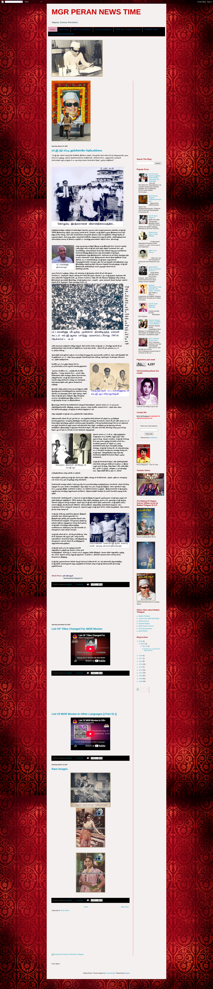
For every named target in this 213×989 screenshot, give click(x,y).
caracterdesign (110, 973)
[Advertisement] (90, 605)
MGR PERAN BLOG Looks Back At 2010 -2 (155, 269)
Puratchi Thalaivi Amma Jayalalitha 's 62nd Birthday (155, 322)
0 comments (79, 584)
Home (52, 29)
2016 (141, 661)
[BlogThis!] (94, 584)
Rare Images (60, 768)
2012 (141, 670)
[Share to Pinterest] (101, 584)
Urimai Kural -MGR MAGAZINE (149, 618)
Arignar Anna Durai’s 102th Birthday (153, 234)
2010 (141, 676)
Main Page (64, 29)
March (143, 644)
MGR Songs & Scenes (146, 626)
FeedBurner (154, 437)
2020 (141, 641)
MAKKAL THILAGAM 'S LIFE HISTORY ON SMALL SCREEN (155, 288)
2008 (141, 681)
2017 (141, 658)
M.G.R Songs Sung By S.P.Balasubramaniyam (155, 198)
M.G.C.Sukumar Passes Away (154, 339)
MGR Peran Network (82, 29)
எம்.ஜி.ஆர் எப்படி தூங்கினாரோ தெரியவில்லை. (77, 150)
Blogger (127, 973)
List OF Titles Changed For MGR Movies (77, 628)
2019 (141, 656)
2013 (141, 667)
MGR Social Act (144, 621)
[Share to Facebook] (99, 584)
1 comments (79, 900)
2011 (141, 673)
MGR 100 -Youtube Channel (128, 29)
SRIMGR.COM (150, 29)
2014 (141, 664)
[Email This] (92, 584)
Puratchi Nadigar (144, 623)
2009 (141, 678)
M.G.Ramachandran (145, 628)
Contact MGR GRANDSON (62, 34)
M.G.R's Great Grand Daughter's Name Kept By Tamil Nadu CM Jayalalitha (154, 177)
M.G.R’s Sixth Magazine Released (153, 305)
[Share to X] (96, 584)
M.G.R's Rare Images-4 (153, 217)
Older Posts (125, 907)
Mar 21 (145, 646)
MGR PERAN (143, 631)
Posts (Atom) (65, 910)
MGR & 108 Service (152, 251)
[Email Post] (87, 584)
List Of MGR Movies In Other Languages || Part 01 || (84, 713)
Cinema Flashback (103, 29)
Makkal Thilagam (144, 616)
